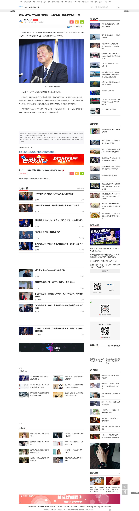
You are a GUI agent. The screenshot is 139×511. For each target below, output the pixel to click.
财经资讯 (32, 7)
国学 (92, 2)
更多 (100, 2)
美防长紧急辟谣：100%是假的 (47, 232)
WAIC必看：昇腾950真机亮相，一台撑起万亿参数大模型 (104, 250)
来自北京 (33, 22)
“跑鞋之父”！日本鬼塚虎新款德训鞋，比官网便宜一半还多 (97, 489)
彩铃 (115, 346)
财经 (45, 2)
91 (83, 288)
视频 (29, 2)
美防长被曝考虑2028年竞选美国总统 (50, 270)
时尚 (57, 2)
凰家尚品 (94, 473)
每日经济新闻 (28, 20)
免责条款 (82, 507)
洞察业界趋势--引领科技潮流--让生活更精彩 (34, 178)
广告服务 (59, 507)
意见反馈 (89, 507)
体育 (53, 2)
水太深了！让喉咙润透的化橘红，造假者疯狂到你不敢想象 (40, 170)
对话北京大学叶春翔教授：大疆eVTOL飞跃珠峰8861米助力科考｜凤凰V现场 (104, 256)
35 (83, 311)
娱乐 (49, 2)
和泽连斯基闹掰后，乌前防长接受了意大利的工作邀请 (57, 205)
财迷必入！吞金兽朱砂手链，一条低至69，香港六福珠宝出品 (113, 489)
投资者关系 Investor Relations (46, 507)
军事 (75, 2)
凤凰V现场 (94, 225)
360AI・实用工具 (76, 26)
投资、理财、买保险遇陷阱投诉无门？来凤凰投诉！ (37, 152)
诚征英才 (66, 507)
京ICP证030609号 (106, 507)
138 (83, 250)
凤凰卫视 (39, 2)
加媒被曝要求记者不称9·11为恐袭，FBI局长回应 (55, 282)
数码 (96, 2)
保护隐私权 (74, 507)
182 (83, 226)
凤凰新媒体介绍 (31, 507)
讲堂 (109, 346)
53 (83, 211)
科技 (70, 2)
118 (83, 238)
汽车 (62, 2)
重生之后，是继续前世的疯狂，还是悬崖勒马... (113, 361)
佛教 (87, 2)
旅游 (83, 2)
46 (83, 276)
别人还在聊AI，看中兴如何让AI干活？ (103, 261)
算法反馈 (81, 188)
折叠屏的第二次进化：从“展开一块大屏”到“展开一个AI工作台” (105, 266)
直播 (34, 2)
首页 (21, 2)
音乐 (112, 346)
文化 (79, 2)
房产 (66, 2)
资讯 (25, 2)
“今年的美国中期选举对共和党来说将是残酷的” (54, 193)
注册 (106, 2)
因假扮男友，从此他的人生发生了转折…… (97, 360)
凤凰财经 (109, 284)
